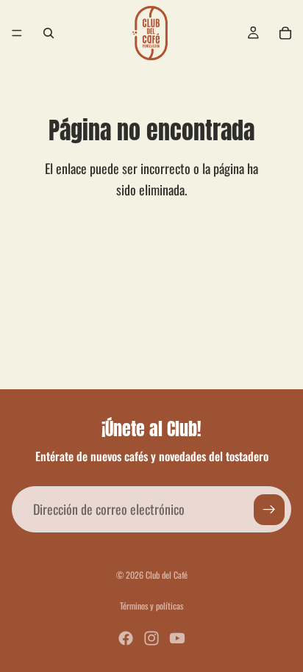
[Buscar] (48, 33)
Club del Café (167, 574)
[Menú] (17, 33)
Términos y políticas (151, 605)
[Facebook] (126, 638)
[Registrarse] (269, 509)
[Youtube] (177, 638)
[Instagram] (151, 638)
